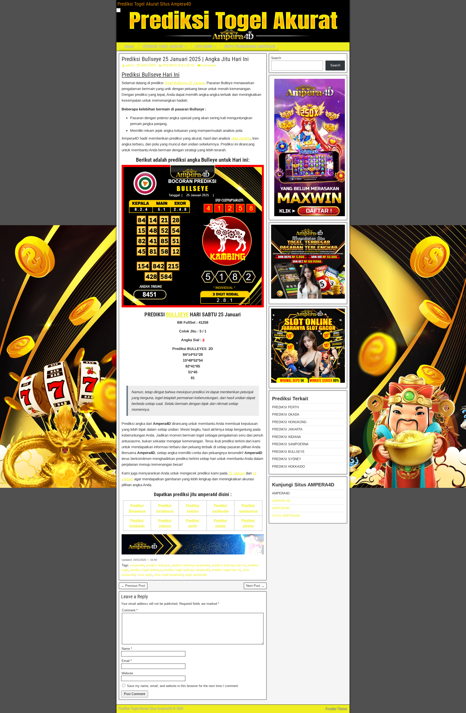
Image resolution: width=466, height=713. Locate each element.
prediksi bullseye (158, 565)
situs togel (144, 575)
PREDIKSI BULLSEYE (178, 65)
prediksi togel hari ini (226, 570)
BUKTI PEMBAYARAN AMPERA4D (249, 46)
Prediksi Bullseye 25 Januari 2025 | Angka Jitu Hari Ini (185, 59)
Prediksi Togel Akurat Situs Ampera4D (154, 4)
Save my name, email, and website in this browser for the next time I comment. (183, 686)
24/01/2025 (148, 65)
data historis (240, 138)
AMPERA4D (281, 508)
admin (129, 65)
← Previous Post (133, 586)
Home (129, 46)
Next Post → (255, 586)
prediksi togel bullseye (146, 570)
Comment (130, 610)
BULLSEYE (177, 315)
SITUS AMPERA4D (286, 515)
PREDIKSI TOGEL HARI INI (163, 46)
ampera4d (137, 565)
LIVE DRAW (203, 46)
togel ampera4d (196, 575)
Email (127, 661)
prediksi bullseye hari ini (229, 565)
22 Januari (236, 473)
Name (127, 649)
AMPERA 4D (281, 501)
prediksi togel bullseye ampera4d (187, 570)
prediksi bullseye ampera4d (191, 565)
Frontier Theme (336, 709)
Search (276, 58)
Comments (208, 65)
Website (127, 673)
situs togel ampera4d (168, 575)
